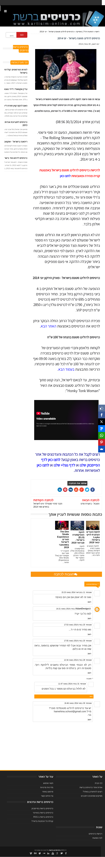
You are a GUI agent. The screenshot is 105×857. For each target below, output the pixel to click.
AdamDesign (82, 608)
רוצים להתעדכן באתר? (92, 791)
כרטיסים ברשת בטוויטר (43, 812)
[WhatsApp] (101, 435)
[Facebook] (101, 414)
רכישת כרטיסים (95, 834)
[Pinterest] (101, 442)
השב (89, 602)
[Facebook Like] (101, 408)
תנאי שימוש (48, 783)
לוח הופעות (97, 838)
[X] (101, 421)
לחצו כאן (65, 176)
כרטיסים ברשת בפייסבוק (42, 808)
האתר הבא (48, 326)
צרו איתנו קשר (47, 796)
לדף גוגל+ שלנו (64, 465)
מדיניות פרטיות (46, 787)
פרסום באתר (47, 791)
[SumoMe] (101, 449)
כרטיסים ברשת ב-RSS (43, 817)
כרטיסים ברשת (55, 850)
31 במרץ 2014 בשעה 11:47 (68, 684)
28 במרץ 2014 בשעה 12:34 (74, 660)
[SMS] (101, 428)
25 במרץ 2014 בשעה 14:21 (73, 609)
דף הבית (98, 783)
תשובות (89, 678)
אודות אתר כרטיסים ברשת (91, 787)
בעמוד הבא (66, 369)
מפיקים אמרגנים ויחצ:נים (91, 796)
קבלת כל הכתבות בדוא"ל (42, 821)
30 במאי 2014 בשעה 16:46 (74, 703)
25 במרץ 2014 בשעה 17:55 (74, 641)
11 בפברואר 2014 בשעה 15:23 (73, 592)
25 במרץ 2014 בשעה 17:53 (74, 625)
